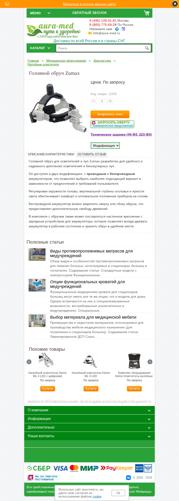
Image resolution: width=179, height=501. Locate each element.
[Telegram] (117, 29)
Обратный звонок (89, 13)
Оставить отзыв (92, 154)
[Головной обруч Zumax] (57, 138)
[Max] (123, 29)
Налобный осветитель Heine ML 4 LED (91, 374)
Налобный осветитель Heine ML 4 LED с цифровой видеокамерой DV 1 (47, 376)
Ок (118, 493)
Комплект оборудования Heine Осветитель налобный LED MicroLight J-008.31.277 (134, 376)
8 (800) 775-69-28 (103, 25)
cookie (97, 496)
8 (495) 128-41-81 (103, 20)
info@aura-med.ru (106, 33)
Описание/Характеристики (51, 154)
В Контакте (128, 477)
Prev (29, 361)
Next (150, 361)
